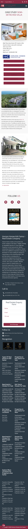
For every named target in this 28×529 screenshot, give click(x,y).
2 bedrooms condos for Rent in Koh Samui (7, 449)
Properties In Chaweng (7, 489)
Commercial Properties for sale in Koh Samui (20, 375)
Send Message (14, 324)
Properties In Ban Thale (20, 508)
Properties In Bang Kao (7, 509)
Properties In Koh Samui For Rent (20, 411)
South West (4, 420)
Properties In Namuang (7, 518)
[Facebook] (5, 202)
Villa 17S (22, 119)
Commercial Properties (7, 374)
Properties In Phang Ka (20, 513)
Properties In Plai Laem (7, 500)
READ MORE (6, 185)
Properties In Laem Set (7, 515)
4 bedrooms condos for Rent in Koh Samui (7, 460)
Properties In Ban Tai (19, 482)
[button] (26, 6)
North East (4, 415)
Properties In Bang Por (20, 487)
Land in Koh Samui (6, 372)
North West (4, 417)
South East (4, 419)
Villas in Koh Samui (6, 370)
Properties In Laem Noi (20, 489)
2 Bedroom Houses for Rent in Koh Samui (20, 448)
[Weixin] (18, 202)
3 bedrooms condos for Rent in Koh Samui (7, 455)
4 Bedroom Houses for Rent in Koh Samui (20, 459)
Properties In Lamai (6, 517)
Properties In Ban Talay (7, 508)
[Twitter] (12, 202)
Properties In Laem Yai (20, 491)
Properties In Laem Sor (20, 509)
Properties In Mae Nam (7, 498)
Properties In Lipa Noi (20, 511)
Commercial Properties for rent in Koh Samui (20, 428)
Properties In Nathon (19, 492)
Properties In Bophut (6, 487)
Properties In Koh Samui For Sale (20, 358)
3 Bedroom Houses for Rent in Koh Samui (20, 453)
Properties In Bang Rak (7, 482)
